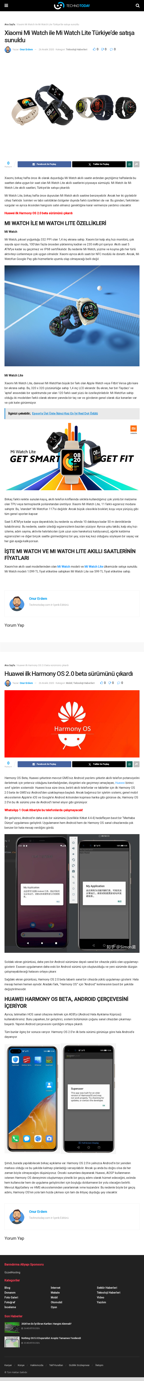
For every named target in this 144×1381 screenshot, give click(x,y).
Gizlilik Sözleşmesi (79, 1365)
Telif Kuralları (56, 1365)
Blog (7, 1287)
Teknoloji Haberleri (76, 49)
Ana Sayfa (9, 24)
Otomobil (56, 1302)
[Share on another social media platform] (137, 164)
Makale (55, 1292)
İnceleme (10, 1307)
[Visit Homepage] (72, 5)
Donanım (10, 1292)
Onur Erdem (26, 49)
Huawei (120, 783)
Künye (21, 1365)
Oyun (54, 1307)
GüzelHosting (12, 1272)
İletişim (99, 1365)
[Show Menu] (6, 5)
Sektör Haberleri (107, 1287)
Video (100, 1297)
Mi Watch (63, 566)
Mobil (69, 683)
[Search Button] (138, 5)
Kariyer (8, 1365)
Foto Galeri (11, 1297)
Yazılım (101, 1302)
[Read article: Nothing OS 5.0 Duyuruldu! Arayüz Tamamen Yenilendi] (12, 1342)
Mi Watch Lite (94, 566)
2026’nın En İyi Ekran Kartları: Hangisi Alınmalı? (46, 1323)
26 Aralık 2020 (46, 49)
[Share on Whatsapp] (130, 164)
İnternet (55, 1287)
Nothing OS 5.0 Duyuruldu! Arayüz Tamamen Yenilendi (51, 1338)
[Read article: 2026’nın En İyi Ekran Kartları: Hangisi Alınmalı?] (12, 1327)
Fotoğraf (9, 1302)
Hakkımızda (36, 1365)
